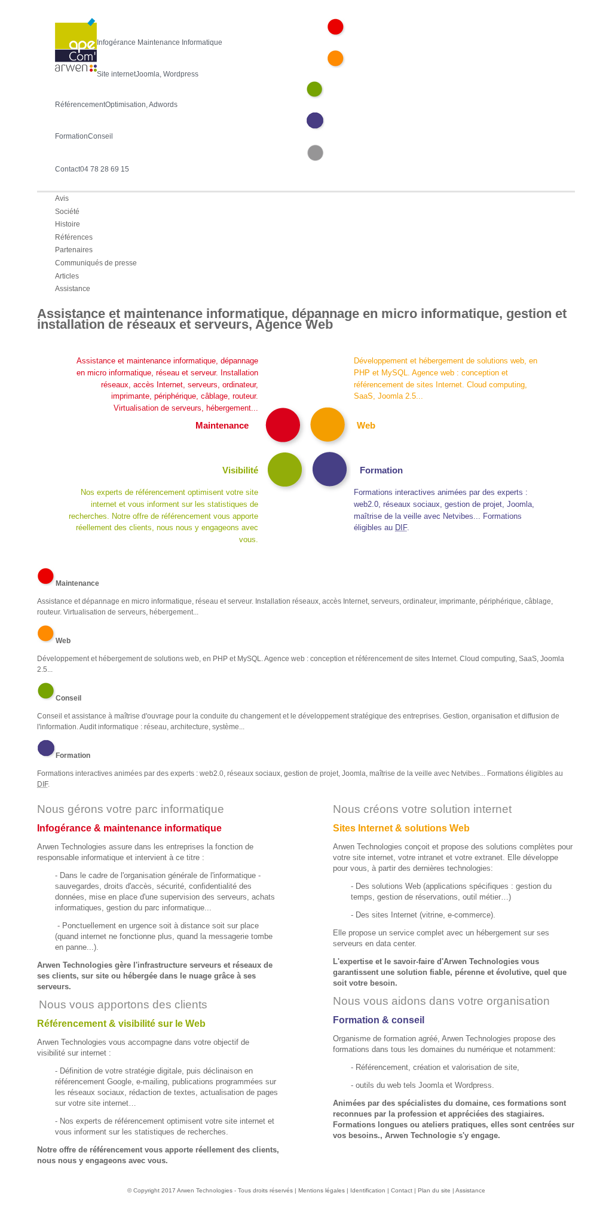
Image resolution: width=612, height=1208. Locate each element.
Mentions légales (321, 1190)
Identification (368, 1190)
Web (366, 425)
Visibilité (240, 470)
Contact (401, 1190)
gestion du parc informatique (155, 907)
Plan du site (434, 1190)
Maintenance (222, 425)
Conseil (68, 698)
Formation (381, 470)
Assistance (470, 1190)
